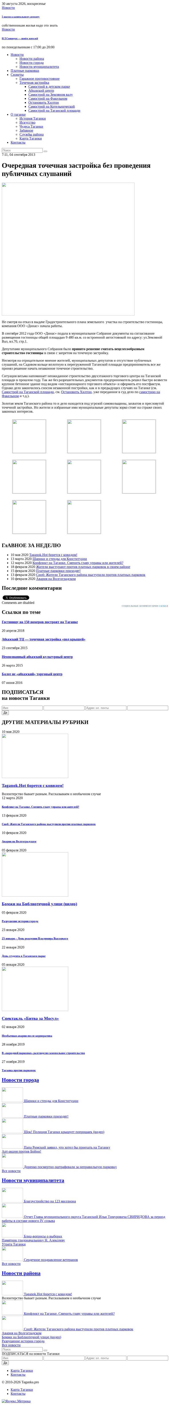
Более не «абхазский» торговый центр (32, 674)
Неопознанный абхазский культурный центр (37, 657)
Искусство (27, 122)
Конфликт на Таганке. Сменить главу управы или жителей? (78, 563)
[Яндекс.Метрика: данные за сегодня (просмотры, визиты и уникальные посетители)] (16, 1401)
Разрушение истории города (20, 921)
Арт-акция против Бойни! (21, 1151)
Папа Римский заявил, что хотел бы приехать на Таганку (67, 1147)
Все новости (11, 1171)
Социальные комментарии (145, 606)
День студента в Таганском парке (24, 956)
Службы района (31, 134)
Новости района (31, 58)
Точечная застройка (34, 82)
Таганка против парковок (19, 1070)
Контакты (18, 142)
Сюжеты (17, 74)
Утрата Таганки (14, 1244)
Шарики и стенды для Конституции (60, 559)
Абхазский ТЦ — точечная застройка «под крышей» (43, 639)
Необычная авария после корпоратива (27, 1035)
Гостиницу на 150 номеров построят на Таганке (40, 622)
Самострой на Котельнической (51, 106)
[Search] (45, 151)
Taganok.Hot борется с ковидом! (53, 555)
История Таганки (32, 118)
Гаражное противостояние (39, 78)
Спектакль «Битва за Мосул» (30, 1018)
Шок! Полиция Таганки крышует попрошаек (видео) (64, 1132)
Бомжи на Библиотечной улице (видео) (39, 904)
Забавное (26, 130)
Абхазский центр (41, 90)
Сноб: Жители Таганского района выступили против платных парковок (90, 575)
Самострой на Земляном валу (50, 94)
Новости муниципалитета (39, 66)
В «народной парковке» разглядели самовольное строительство (43, 1053)
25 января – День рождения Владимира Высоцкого (35, 938)
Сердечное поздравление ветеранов (51, 1260)
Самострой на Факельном (47, 98)
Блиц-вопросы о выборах (43, 1236)
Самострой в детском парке (49, 86)
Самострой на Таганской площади (54, 110)
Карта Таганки (30, 138)
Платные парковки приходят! (58, 571)
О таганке (18, 114)
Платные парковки (25, 70)
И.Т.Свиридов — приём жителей (20, 38)
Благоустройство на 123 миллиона (50, 1201)
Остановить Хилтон (43, 102)
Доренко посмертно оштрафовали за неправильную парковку (70, 1167)
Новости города (31, 62)
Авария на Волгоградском (56, 579)
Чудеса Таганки (31, 126)
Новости (8, 8)
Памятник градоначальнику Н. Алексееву (33, 1240)
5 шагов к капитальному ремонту (21, 16)
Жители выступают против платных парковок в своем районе (83, 567)
